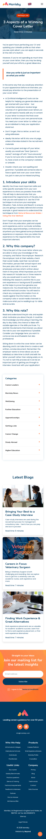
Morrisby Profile (33, 755)
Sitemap (23, 816)
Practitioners (13, 759)
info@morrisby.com (23, 733)
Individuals (13, 755)
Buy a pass (13, 770)
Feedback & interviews (12, 789)
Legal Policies (23, 822)
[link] (40, 834)
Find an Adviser (13, 797)
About (33, 777)
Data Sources (33, 789)
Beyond (28, 831)
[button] (29, 4)
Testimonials (33, 781)
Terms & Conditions (30, 689)
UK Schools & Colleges (13, 747)
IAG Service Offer (12, 801)
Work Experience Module (33, 751)
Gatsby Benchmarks (13, 774)
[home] (12, 4)
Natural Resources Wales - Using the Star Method (23, 214)
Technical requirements (13, 785)
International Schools (13, 751)
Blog (33, 774)
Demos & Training (13, 781)
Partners (13, 793)
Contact (33, 785)
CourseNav (33, 759)
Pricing (33, 770)
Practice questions (13, 777)
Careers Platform (33, 747)
